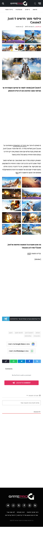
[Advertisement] (21, 118)
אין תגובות (18, 26)
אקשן (11, 333)
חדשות (35, 9)
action (38, 333)
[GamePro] (19, 3)
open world (19, 333)
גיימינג (27, 9)
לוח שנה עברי (11, 512)
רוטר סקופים (21, 512)
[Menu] (39, 3)
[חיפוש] (3, 3)
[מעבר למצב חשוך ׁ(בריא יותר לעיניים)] (35, 3)
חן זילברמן (38, 26)
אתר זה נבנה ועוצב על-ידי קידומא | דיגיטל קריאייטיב (21, 515)
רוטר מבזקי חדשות (32, 512)
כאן (17, 172)
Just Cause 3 (29, 333)
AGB (29, 253)
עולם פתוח (28, 336)
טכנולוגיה (19, 9)
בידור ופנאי (9, 9)
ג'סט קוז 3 (37, 336)
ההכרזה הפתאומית (20, 145)
